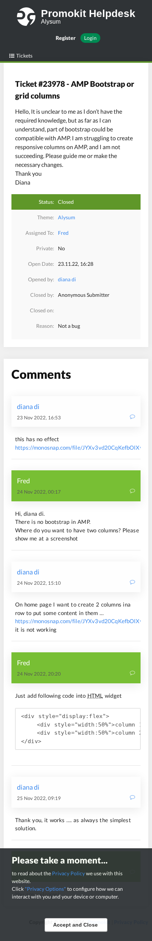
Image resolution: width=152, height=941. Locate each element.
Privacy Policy (68, 873)
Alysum (66, 217)
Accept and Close (75, 925)
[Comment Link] (132, 417)
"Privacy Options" (45, 889)
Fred (63, 233)
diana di (67, 279)
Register (66, 38)
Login (90, 38)
